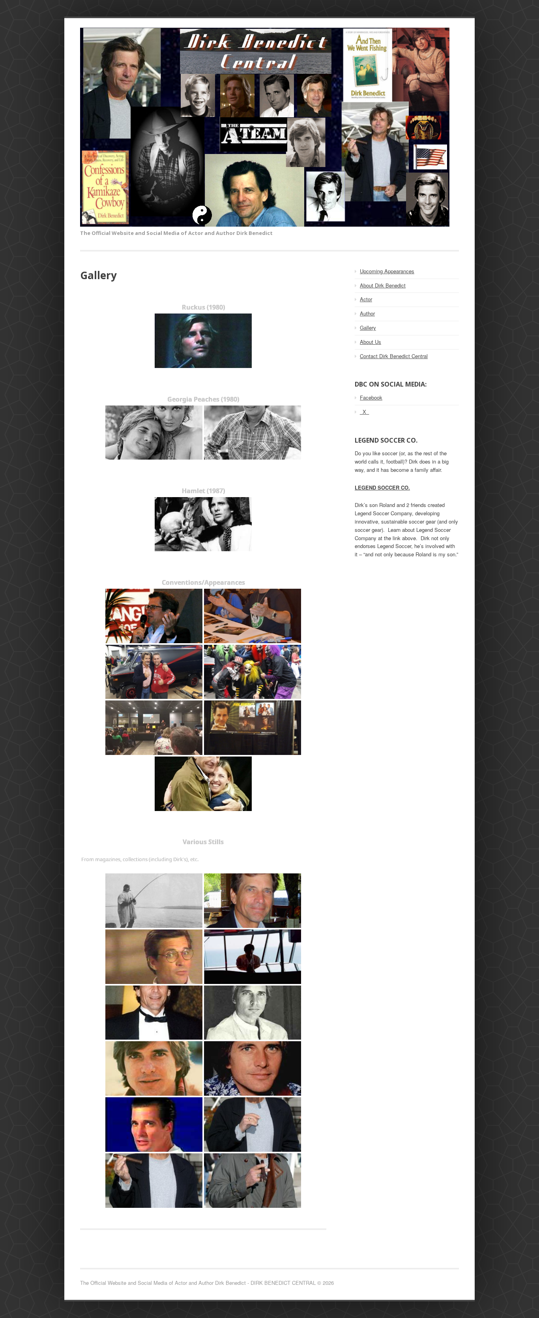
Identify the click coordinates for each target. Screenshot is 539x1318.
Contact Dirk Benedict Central (394, 356)
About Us (370, 341)
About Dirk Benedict (383, 285)
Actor (366, 299)
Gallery (368, 327)
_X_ (364, 411)
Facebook (371, 397)
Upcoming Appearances (387, 271)
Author (367, 313)
